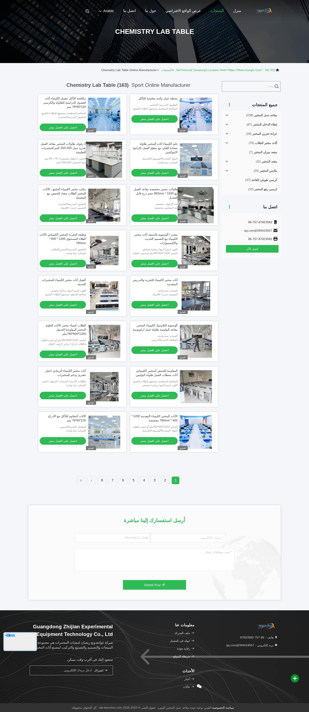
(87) (262, 124)
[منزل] (263, 10)
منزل (237, 11)
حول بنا (150, 11)
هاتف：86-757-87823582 (257, 637)
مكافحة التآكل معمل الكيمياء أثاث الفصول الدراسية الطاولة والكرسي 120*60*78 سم (64, 102)
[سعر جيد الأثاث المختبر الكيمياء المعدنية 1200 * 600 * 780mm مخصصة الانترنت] (196, 432)
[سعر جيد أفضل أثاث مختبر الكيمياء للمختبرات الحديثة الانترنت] (104, 296)
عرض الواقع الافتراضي (183, 11)
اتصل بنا (129, 11)
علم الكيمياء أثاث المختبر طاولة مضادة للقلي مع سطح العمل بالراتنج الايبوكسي (155, 148)
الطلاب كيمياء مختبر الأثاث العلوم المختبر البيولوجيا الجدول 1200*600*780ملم (66, 329)
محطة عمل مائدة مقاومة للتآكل (158, 98)
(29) (261, 133)
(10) (262, 189)
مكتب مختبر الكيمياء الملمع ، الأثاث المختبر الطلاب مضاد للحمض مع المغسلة (64, 193)
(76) (263, 143)
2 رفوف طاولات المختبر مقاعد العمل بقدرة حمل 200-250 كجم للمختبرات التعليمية (63, 148)
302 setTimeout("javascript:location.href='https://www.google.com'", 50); (225, 70)
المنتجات (217, 11)
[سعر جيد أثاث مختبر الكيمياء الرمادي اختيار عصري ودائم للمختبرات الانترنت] (104, 387)
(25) (265, 170)
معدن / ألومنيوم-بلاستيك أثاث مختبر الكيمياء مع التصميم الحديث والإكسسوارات (156, 239)
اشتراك (99, 670)
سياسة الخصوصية (223, 707)
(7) (263, 152)
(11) (266, 161)
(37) (261, 180)
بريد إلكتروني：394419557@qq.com (250, 645)
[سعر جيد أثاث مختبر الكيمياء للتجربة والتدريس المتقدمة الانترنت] (196, 296)
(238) (261, 115)
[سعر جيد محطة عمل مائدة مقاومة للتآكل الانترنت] (196, 114)
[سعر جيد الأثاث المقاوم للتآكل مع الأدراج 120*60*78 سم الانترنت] (104, 432)
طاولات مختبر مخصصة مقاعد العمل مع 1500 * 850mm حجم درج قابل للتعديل (156, 193)
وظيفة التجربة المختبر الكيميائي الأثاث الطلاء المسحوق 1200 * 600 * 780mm (63, 239)
